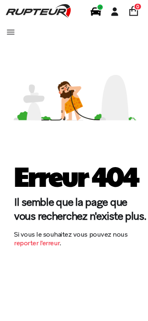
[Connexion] (114, 11)
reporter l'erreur (37, 243)
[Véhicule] (95, 11)
